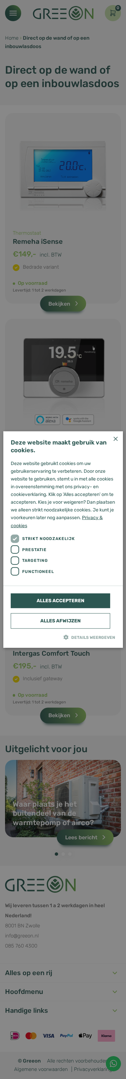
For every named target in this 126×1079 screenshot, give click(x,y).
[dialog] (63, 539)
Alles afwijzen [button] (60, 620)
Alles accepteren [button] (60, 600)
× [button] (115, 438)
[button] (63, 636)
